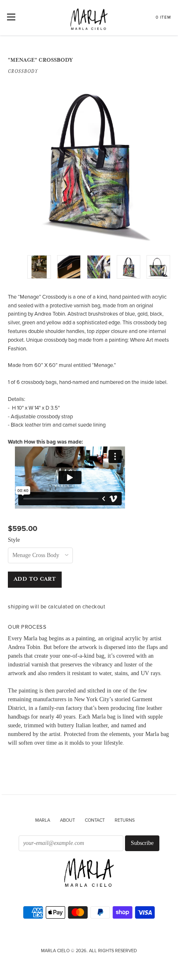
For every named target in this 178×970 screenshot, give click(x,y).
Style (14, 540)
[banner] (89, 873)
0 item (163, 17)
